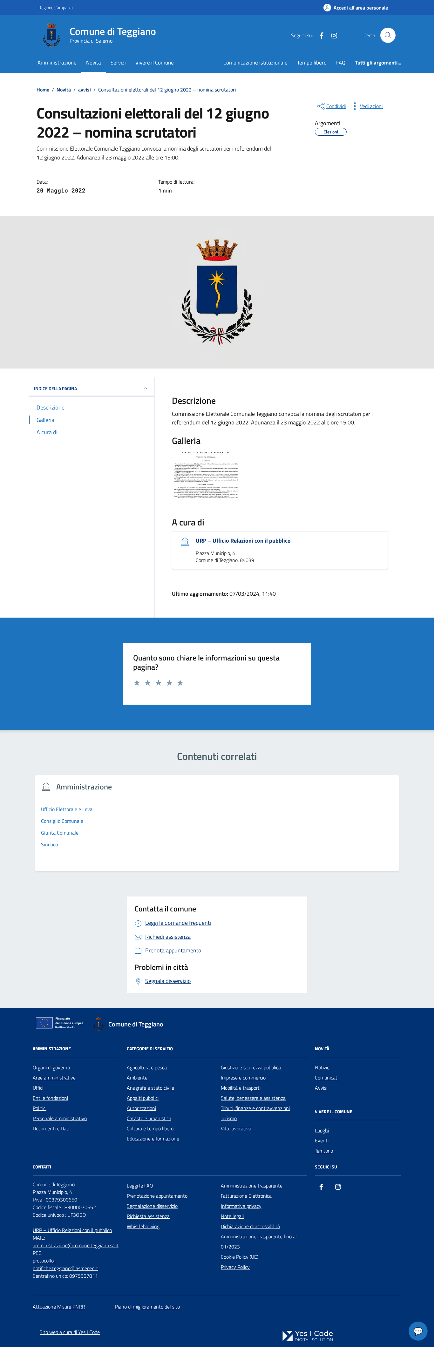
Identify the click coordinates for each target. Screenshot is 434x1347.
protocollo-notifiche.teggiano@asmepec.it (65, 1264)
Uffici (38, 1088)
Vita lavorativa (236, 1128)
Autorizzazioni (141, 1108)
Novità (93, 62)
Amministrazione (57, 62)
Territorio (324, 1150)
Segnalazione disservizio (152, 1206)
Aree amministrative (54, 1077)
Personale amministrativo (60, 1118)
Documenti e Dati (51, 1128)
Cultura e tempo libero (150, 1128)
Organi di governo (51, 1067)
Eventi (322, 1140)
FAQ (340, 62)
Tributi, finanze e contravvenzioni (255, 1108)
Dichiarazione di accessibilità (250, 1226)
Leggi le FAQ (140, 1185)
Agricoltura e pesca (147, 1067)
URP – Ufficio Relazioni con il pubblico (243, 541)
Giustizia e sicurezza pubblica (251, 1067)
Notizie (322, 1067)
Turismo (229, 1118)
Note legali (232, 1216)
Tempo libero (312, 62)
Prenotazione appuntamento (157, 1196)
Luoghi (322, 1130)
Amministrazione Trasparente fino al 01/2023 (259, 1241)
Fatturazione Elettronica (246, 1196)
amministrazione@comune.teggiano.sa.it (76, 1245)
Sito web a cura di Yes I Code (70, 1332)
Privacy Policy (235, 1267)
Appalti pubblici (143, 1098)
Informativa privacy (241, 1206)
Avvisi (321, 1088)
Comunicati (326, 1077)
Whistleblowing (143, 1226)
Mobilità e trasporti (241, 1088)
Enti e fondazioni (50, 1098)
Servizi (118, 62)
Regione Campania (55, 7)
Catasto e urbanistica (149, 1118)
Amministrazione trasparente (251, 1185)
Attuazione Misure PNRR (59, 1306)
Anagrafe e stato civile (150, 1088)
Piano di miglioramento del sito (147, 1306)
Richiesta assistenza (148, 1216)
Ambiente (137, 1077)
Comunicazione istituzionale (255, 62)
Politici (39, 1108)
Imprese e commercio (243, 1077)
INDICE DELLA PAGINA (55, 388)
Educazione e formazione (153, 1138)
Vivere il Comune (154, 62)
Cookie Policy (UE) (239, 1257)
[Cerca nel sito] (388, 35)
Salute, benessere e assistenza (253, 1098)
